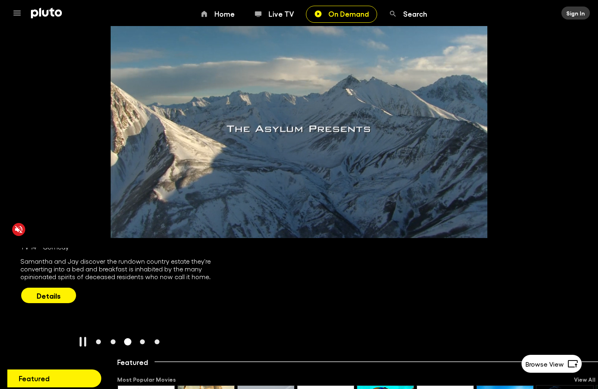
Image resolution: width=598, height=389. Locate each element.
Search (415, 13)
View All (585, 379)
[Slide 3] (127, 341)
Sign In (575, 13)
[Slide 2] (113, 341)
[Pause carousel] (83, 342)
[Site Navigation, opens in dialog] (19, 13)
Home (224, 13)
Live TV (281, 13)
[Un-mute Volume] (18, 229)
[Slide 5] (157, 341)
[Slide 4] (142, 341)
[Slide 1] (98, 341)
